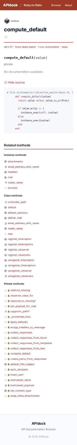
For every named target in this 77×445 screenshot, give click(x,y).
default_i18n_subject (22, 364)
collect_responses (21, 332)
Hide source (16, 82)
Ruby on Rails (33, 5)
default (12, 207)
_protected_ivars (20, 316)
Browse (56, 5)
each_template (19, 369)
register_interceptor (20, 238)
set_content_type (20, 390)
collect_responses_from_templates (31, 343)
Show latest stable (25, 46)
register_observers (19, 254)
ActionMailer (52, 46)
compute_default (20, 353)
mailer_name (15, 182)
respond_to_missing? (23, 300)
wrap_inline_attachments (25, 395)
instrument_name (20, 380)
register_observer (18, 249)
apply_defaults (19, 322)
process (13, 187)
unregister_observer (20, 270)
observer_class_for (21, 295)
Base (65, 46)
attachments (15, 161)
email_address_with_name (23, 166)
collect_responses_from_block (28, 337)
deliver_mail (15, 217)
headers (13, 171)
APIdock (10, 5)
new (10, 233)
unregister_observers (20, 276)
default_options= (18, 212)
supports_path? (19, 311)
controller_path (17, 202)
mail (10, 177)
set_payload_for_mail (23, 306)
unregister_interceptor (21, 260)
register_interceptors (20, 244)
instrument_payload (22, 385)
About (68, 5)
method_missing (20, 290)
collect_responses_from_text (27, 348)
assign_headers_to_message (27, 327)
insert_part (16, 374)
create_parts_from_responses (28, 358)
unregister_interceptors (22, 265)
